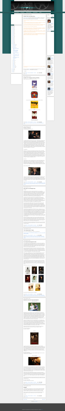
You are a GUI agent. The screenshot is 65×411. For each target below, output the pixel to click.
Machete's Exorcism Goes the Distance (31, 299)
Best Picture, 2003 (52, 66)
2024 (13, 29)
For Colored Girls (31, 236)
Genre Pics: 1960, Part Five (52, 74)
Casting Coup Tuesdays (15, 12)
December (14, 44)
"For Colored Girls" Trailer (29, 230)
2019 (13, 34)
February (14, 66)
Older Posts (43, 399)
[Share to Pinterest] (41, 72)
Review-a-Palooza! (27, 127)
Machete (34, 383)
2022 (13, 31)
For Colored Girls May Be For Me (30, 241)
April (13, 64)
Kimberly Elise (42, 236)
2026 (13, 27)
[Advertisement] (17, 19)
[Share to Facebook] (40, 235)
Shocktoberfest (35, 12)
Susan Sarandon (42, 183)
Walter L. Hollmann (50, 23)
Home (34, 399)
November (14, 45)
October (14, 46)
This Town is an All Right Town (29, 188)
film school (26, 396)
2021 (13, 32)
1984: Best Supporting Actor (52, 58)
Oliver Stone (36, 183)
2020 (13, 33)
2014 (13, 39)
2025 (13, 28)
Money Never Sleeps (27, 183)
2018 (13, 35)
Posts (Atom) (35, 401)
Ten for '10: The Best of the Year (52, 81)
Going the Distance (31, 383)
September (14, 47)
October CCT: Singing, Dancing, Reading (31, 77)
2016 (13, 37)
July (13, 61)
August (14, 60)
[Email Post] (37, 72)
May (13, 63)
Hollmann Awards (28, 12)
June (13, 62)
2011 (13, 42)
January (14, 67)
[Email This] (38, 235)
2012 (13, 41)
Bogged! (25, 387)
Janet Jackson (34, 236)
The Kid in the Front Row (26, 17)
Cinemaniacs (22, 12)
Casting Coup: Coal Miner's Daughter (52, 89)
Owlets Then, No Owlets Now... (29, 16)
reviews (40, 12)
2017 (13, 36)
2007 (13, 70)
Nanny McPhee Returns (32, 183)
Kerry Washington (39, 236)
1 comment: (34, 235)
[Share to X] (40, 72)
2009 (13, 68)
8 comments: (34, 72)
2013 (13, 40)
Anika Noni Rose (27, 236)
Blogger (42, 409)
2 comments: (34, 395)
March (14, 65)
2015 (13, 38)
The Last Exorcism (40, 383)
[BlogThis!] (39, 72)
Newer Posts (25, 399)
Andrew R (36, 17)
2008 (13, 69)
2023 (13, 30)
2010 (13, 43)
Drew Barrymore (27, 383)
